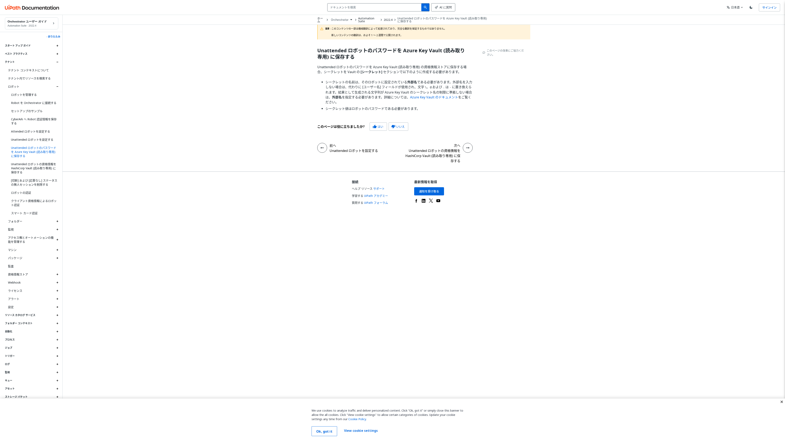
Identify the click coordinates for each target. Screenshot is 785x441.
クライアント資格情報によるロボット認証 (34, 203)
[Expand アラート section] (57, 299)
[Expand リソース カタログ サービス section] (57, 315)
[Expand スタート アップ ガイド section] (57, 46)
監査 (11, 266)
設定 (11, 307)
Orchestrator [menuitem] (340, 19)
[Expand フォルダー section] (57, 221)
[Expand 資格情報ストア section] (57, 274)
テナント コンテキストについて (28, 70)
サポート (379, 188)
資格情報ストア (18, 274)
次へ (457, 145)
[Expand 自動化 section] (57, 331)
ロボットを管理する (24, 94)
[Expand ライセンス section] (57, 291)
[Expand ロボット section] (57, 86)
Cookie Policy (357, 419)
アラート (13, 299)
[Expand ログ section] (57, 364)
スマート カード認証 (24, 213)
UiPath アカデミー (376, 196)
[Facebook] (416, 201)
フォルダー (15, 221)
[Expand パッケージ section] (57, 258)
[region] (392, 420)
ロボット (13, 86)
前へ (333, 145)
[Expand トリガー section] (57, 356)
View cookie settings (361, 430)
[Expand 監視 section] (57, 229)
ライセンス (15, 290)
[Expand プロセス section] (57, 340)
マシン (12, 250)
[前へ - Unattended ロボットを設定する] (322, 148)
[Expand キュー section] (57, 380)
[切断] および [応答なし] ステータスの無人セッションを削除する (34, 182)
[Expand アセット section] (57, 389)
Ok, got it (324, 431)
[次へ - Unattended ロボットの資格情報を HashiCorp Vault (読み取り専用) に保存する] (468, 148)
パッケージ (15, 258)
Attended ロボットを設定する (30, 131)
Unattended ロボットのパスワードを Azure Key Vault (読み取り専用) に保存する (442, 20)
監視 (11, 229)
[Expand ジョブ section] (57, 348)
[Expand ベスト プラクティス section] (57, 54)
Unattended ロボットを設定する (32, 139)
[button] (33, 152)
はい (378, 126)
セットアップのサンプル (27, 111)
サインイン (769, 7)
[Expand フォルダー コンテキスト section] (57, 323)
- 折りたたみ (53, 37)
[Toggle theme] (751, 7)
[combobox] (375, 7)
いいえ (398, 126)
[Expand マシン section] (57, 250)
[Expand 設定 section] (57, 307)
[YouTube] (438, 201)
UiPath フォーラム (376, 202)
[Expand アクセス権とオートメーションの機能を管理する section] (57, 240)
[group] (362, 126)
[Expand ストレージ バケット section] (57, 397)
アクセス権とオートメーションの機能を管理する (31, 239)
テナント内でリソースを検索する (29, 78)
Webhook (14, 282)
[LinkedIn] (424, 201)
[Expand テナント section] (57, 62)
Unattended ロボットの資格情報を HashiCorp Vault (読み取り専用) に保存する (33, 168)
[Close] (782, 402)
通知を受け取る (429, 191)
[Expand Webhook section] (57, 282)
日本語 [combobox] (733, 7)
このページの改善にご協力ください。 (505, 52)
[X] (431, 201)
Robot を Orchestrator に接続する (33, 103)
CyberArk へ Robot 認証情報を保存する (34, 121)
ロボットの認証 (21, 192)
